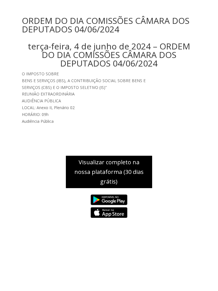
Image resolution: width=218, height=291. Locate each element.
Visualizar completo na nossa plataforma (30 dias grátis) (109, 171)
